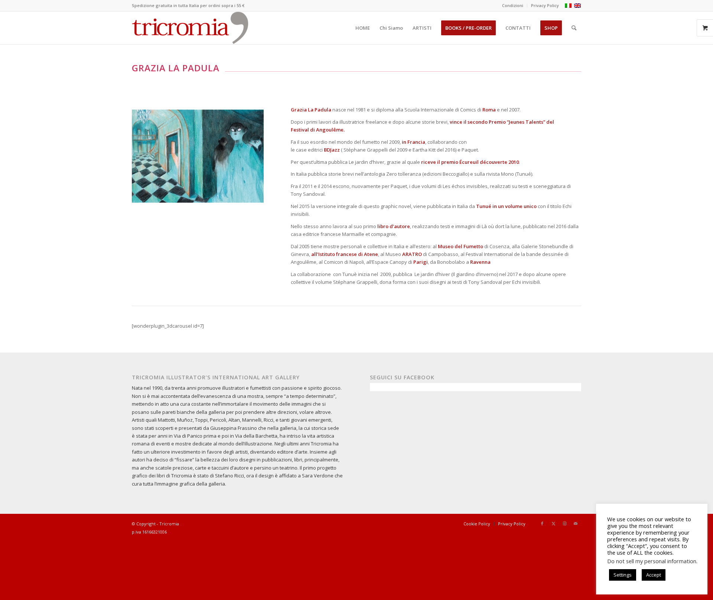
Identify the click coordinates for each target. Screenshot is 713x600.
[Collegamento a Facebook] (542, 523)
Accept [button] (653, 574)
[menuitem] (512, 5)
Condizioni (512, 5)
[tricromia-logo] (190, 28)
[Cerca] (574, 28)
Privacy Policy (545, 5)
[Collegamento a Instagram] (564, 523)
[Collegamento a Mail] (575, 523)
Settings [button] (622, 574)
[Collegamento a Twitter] (553, 523)
